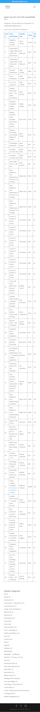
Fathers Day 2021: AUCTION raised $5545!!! (19, 17)
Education (7, 615)
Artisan (6, 597)
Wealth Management (10, 696)
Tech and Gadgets (9, 681)
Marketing (7, 651)
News (6, 19)
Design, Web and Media (11, 609)
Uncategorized (8, 693)
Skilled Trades (8, 675)
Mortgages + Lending (10, 654)
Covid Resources (9, 606)
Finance (6, 624)
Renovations (8, 672)
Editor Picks (7, 612)
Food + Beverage (9, 630)
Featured (7, 621)
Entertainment (8, 618)
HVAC (5, 636)
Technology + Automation (12, 684)
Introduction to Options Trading (13, 490)
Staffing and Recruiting (11, 678)
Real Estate (7, 669)
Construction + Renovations (13, 603)
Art (5, 594)
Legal (5, 645)
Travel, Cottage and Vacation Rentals (15, 690)
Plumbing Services (9, 663)
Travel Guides (8, 687)
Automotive (7, 600)
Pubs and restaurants (10, 666)
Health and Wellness (10, 633)
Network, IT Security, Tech (12, 657)
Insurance (7, 639)
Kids (5, 642)
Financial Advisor (9, 627)
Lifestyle (6, 648)
